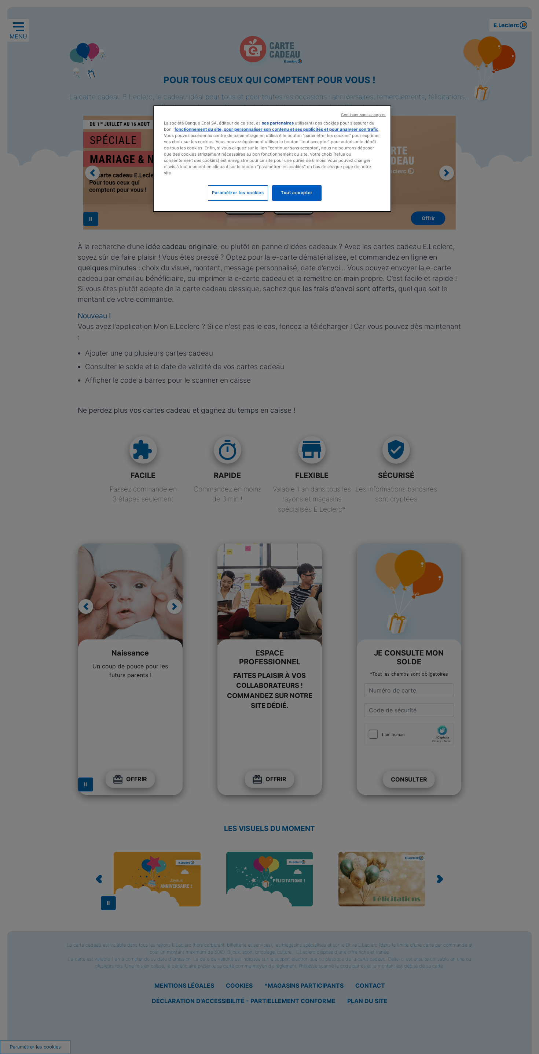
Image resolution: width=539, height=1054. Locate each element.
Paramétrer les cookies (238, 192)
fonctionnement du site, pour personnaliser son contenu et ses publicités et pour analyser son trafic (276, 129)
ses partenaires (278, 123)
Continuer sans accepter (363, 114)
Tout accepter (296, 192)
